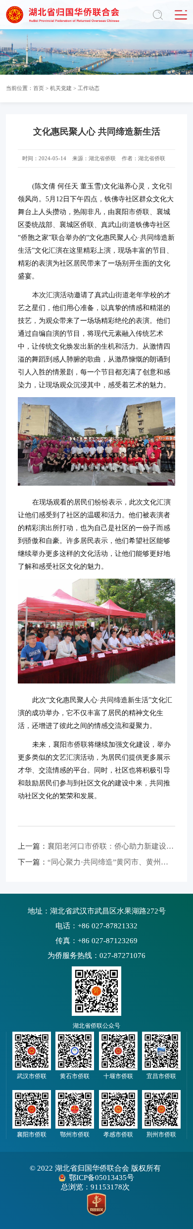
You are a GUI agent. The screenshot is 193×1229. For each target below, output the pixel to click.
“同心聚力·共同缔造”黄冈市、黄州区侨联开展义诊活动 (97, 862)
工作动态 (88, 88)
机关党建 (61, 88)
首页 (38, 88)
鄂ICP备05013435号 (101, 1178)
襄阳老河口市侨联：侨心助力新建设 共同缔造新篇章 (97, 846)
